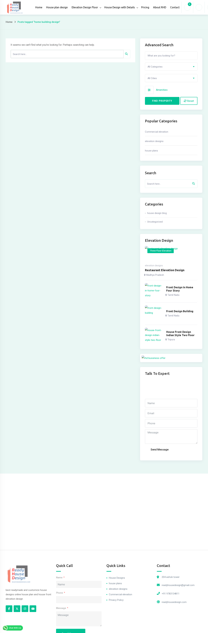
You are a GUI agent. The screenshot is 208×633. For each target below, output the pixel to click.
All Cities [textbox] (152, 78)
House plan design (57, 7)
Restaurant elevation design (164, 270)
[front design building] (154, 314)
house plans (151, 150)
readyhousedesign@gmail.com (178, 585)
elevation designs (154, 141)
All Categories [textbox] (155, 66)
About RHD (159, 7)
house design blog (157, 213)
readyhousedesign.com (174, 602)
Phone (59, 593)
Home (38, 7)
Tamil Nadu (173, 294)
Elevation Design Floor (85, 7)
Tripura (171, 339)
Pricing (145, 7)
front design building (179, 311)
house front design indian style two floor (180, 333)
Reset (190, 100)
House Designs (117, 577)
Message (61, 608)
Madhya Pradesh (155, 274)
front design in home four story (179, 289)
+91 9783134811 (170, 593)
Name (59, 577)
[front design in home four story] (154, 291)
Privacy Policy (116, 600)
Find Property (162, 101)
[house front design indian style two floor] (154, 336)
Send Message (160, 449)
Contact (175, 7)
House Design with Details (119, 7)
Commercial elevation (156, 131)
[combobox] (171, 66)
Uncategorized (155, 221)
